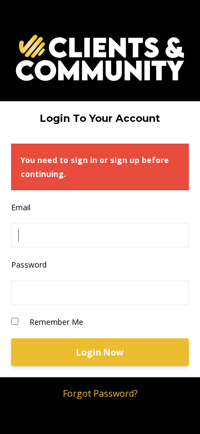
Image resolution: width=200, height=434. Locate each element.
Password (29, 264)
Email (21, 207)
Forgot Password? (100, 393)
